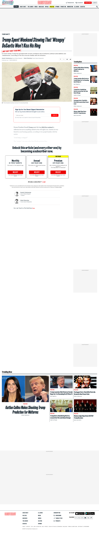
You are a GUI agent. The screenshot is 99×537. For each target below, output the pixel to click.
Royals (47, 6)
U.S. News (76, 6)
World (39, 518)
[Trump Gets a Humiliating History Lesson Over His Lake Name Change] (93, 93)
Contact (28, 526)
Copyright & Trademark (83, 526)
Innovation (70, 6)
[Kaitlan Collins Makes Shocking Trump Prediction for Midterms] (93, 71)
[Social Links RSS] (88, 518)
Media (36, 6)
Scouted (82, 6)
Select (15, 172)
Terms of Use (31, 117)
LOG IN (94, 2)
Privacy (46, 526)
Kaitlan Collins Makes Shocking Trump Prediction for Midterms (25, 410)
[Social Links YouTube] (85, 518)
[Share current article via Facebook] (60, 59)
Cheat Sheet (23, 6)
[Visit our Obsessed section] (13, 2)
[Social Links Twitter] (79, 518)
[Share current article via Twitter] (63, 59)
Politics (52, 6)
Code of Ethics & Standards (55, 526)
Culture (40, 521)
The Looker (30, 6)
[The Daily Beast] (44, 2)
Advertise (38, 526)
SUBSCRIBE (88, 2)
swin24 (22, 195)
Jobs (34, 526)
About (24, 526)
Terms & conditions (72, 526)
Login (44, 182)
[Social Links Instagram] (82, 518)
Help (43, 526)
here (33, 208)
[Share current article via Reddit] (70, 59)
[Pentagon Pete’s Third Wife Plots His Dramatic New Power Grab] (93, 104)
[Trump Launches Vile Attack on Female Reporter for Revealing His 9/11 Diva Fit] (93, 82)
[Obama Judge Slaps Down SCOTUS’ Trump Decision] (93, 115)
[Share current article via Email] (67, 59)
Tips (32, 526)
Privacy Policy (38, 117)
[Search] (97, 6)
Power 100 (63, 6)
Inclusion (65, 526)
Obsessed (41, 6)
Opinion (57, 6)
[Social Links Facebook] (76, 518)
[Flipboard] (91, 518)
